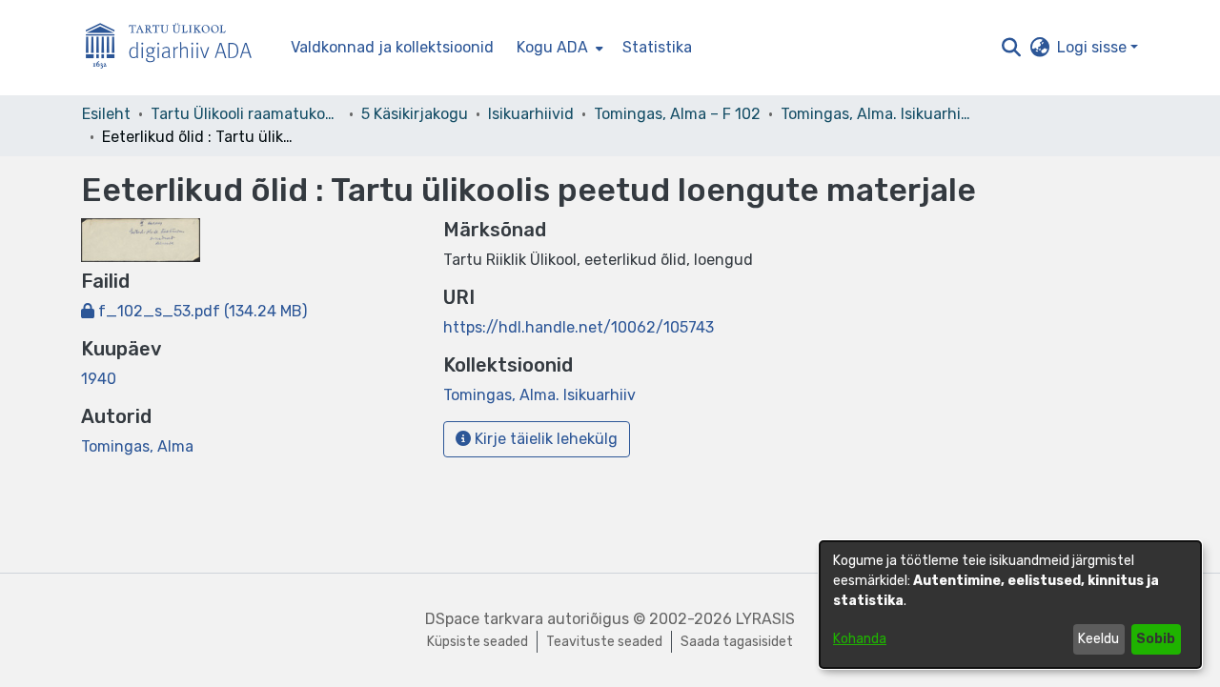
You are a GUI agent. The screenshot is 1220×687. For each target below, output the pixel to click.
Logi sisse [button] (1093, 47)
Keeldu (1098, 639)
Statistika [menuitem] (657, 47)
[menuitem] (558, 47)
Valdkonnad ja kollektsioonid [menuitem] (392, 47)
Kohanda (859, 639)
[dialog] (1010, 604)
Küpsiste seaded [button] (477, 642)
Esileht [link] (106, 114)
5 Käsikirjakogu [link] (414, 114)
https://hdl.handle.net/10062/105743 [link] (578, 327)
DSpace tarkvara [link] (484, 619)
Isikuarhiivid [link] (531, 114)
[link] (194, 311)
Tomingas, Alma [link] (137, 446)
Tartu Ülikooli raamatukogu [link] (246, 114)
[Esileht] (176, 48)
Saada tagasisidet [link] (737, 642)
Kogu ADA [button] (552, 47)
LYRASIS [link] (765, 619)
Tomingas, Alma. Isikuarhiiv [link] (876, 114)
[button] (1011, 47)
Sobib (1155, 639)
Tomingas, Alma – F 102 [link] (677, 114)
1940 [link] (98, 379)
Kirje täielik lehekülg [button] (544, 439)
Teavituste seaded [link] (604, 642)
